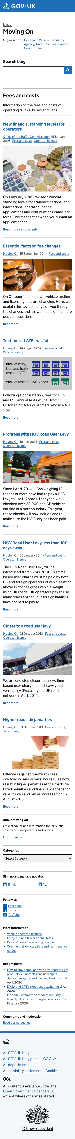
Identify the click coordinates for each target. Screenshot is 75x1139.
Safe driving (11, 731)
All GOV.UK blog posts (21, 1058)
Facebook (15, 906)
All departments (16, 1064)
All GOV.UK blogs (17, 1052)
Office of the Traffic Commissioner (26, 137)
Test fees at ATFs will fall (26, 340)
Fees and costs (22, 141)
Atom (46, 884)
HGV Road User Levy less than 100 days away (35, 545)
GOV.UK (50, 1058)
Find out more (12, 837)
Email (12, 884)
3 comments (29, 229)
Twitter (13, 910)
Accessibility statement (22, 1070)
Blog (7, 24)
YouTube (14, 915)
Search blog (14, 61)
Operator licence (45, 141)
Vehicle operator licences (24, 934)
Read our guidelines (16, 1022)
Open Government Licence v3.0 (29, 1091)
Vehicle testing (13, 352)
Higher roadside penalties (27, 719)
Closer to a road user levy (27, 626)
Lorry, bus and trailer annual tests (30, 938)
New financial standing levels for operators (34, 127)
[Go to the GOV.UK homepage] (19, 6)
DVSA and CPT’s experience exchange (33, 986)
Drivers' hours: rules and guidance (30, 942)
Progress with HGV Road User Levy (36, 434)
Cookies (52, 1070)
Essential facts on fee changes (32, 246)
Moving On (18, 32)
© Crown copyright (37, 1128)
